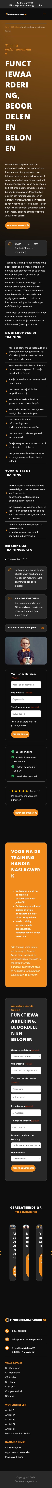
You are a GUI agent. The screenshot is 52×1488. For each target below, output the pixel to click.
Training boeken (16, 225)
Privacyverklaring (14, 1456)
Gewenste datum (25, 1050)
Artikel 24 (10, 1414)
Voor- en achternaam (23, 675)
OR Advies (10, 1377)
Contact (9, 1395)
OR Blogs (10, 1381)
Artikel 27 (10, 1424)
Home (7, 27)
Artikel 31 (10, 1428)
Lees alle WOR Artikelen (17, 1433)
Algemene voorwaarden (17, 1452)
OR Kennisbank (13, 1447)
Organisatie (21, 692)
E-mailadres (22, 1106)
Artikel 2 (9, 1410)
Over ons (10, 1386)
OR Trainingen (15, 27)
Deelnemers (18, 1152)
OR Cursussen (12, 1368)
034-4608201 (26, 3)
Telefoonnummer (25, 707)
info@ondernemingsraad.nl (27, 1339)
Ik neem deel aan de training (22, 1137)
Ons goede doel (13, 1391)
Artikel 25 (10, 1419)
